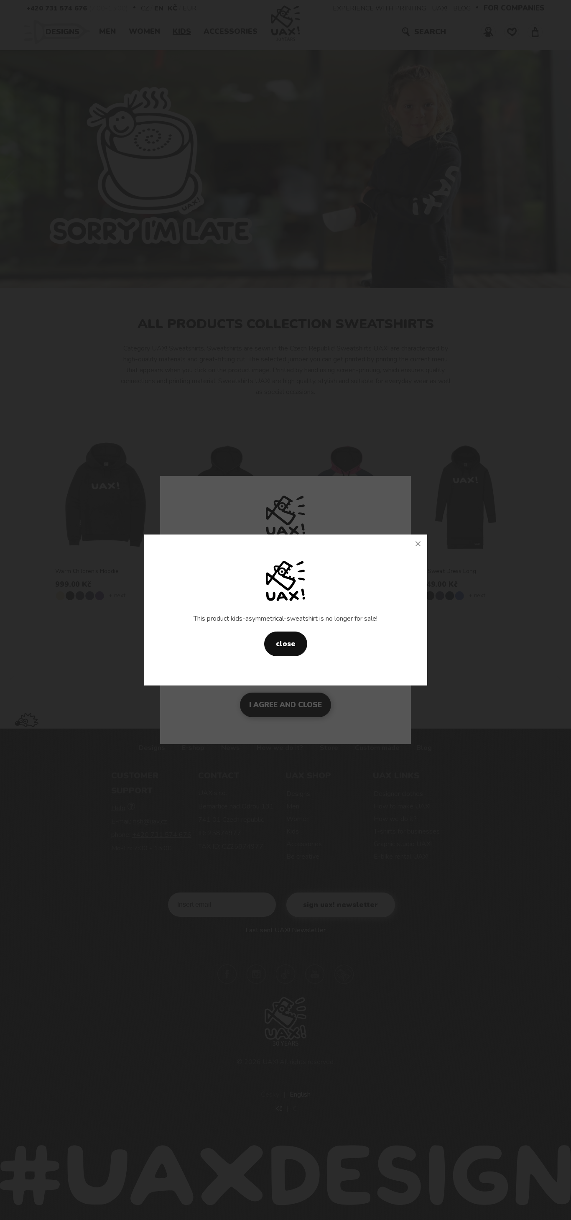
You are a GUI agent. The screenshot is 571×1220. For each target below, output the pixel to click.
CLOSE (286, 644)
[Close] (418, 544)
